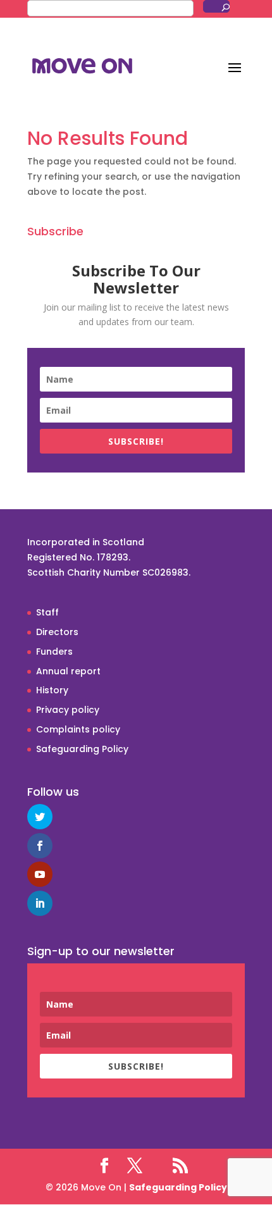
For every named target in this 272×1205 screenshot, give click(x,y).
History (52, 690)
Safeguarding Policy (82, 749)
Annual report (68, 671)
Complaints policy (78, 729)
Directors (57, 632)
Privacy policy (67, 709)
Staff (47, 612)
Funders (54, 651)
